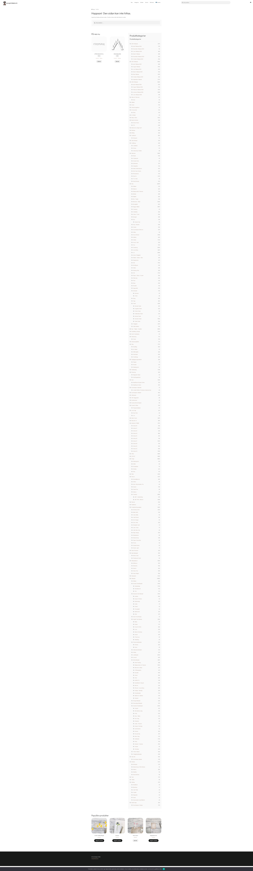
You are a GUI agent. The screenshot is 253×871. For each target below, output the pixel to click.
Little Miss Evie (136, 530)
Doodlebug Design (135, 331)
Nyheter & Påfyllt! (135, 423)
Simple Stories (136, 545)
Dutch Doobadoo (135, 334)
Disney (134, 148)
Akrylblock (135, 784)
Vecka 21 (135, 428)
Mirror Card (135, 555)
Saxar (134, 797)
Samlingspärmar (136, 377)
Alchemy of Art (136, 509)
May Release (136, 74)
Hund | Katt (135, 242)
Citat (136, 713)
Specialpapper (134, 553)
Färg (132, 344)
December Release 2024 (138, 49)
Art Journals (134, 110)
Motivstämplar (136, 660)
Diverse (136, 644)
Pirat (134, 280)
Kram (136, 647)
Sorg (136, 741)
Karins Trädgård (136, 255)
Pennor (133, 476)
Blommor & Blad (138, 667)
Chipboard (135, 158)
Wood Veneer (136, 181)
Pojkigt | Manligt (138, 690)
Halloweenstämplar (137, 649)
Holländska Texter (139, 313)
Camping (135, 209)
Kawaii (134, 487)
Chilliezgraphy (138, 670)
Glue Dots (135, 413)
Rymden (135, 285)
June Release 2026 (137, 94)
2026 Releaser (134, 82)
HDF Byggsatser (135, 397)
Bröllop (133, 133)
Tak (135, 591)
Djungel (135, 217)
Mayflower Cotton (137, 385)
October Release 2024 (138, 59)
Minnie (136, 685)
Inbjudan (137, 721)
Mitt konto (152, 2)
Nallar (134, 267)
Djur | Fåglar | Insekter (136, 329)
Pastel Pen (135, 489)
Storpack (135, 138)
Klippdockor (135, 260)
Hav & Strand (136, 234)
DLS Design (135, 520)
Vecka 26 (135, 438)
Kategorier (136, 2)
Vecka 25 (135, 436)
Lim (134, 415)
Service (146, 2)
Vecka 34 (135, 451)
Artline (134, 481)
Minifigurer (135, 265)
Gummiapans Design (138, 805)
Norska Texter (138, 316)
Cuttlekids (135, 145)
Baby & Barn (134, 117)
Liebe (136, 604)
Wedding (137, 639)
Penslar (134, 364)
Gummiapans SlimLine (138, 229)
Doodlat (136, 672)
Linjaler (134, 792)
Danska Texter (138, 306)
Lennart (135, 657)
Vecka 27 (135, 441)
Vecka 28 (135, 443)
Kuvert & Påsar (134, 405)
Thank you (137, 637)
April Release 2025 (137, 64)
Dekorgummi (136, 461)
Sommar (137, 293)
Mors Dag (137, 736)
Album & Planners (135, 97)
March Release (136, 54)
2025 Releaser (134, 61)
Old (134, 273)
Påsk (132, 474)
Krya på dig (137, 733)
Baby (136, 621)
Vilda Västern (136, 326)
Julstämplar (135, 655)
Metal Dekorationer (137, 168)
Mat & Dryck (134, 418)
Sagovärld (135, 288)
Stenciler (133, 756)
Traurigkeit (137, 609)
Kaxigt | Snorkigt (138, 726)
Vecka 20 (135, 425)
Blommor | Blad (136, 201)
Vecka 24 (135, 433)
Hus (134, 245)
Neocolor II (134, 420)
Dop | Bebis (137, 716)
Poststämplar (138, 693)
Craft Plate (135, 790)
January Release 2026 (138, 92)
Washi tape (134, 802)
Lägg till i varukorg (99, 840)
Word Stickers (136, 774)
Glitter (134, 464)
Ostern (136, 606)
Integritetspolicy (94, 858)
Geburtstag (137, 601)
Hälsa (134, 232)
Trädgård (135, 324)
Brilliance (135, 563)
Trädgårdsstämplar (137, 754)
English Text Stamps (137, 619)
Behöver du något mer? (136, 127)
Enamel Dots (136, 161)
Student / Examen (139, 744)
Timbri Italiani (136, 751)
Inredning (135, 247)
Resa (134, 283)
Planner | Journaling (139, 688)
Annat (132, 105)
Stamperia (133, 576)
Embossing (133, 336)
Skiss (134, 112)
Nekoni (134, 769)
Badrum (135, 189)
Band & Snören (134, 120)
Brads (134, 155)
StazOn (134, 568)
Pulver (134, 339)
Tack (132, 777)
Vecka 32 (135, 448)
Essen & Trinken (138, 598)
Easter (136, 624)
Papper (134, 362)
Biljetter (134, 196)
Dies (132, 183)
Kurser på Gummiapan (136, 402)
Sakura (134, 492)
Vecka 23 (135, 430)
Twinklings (135, 357)
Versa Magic (136, 573)
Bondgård (135, 204)
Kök (134, 262)
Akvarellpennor (136, 479)
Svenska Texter (138, 318)
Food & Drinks (138, 627)
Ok (163, 868)
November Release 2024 (138, 56)
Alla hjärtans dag (138, 711)
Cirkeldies (135, 211)
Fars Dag (137, 718)
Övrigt (132, 458)
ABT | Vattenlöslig (139, 497)
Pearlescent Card (137, 558)
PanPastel (135, 354)
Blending (135, 787)
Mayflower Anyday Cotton (139, 382)
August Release (136, 66)
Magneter (135, 795)
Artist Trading (138, 662)
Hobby (134, 239)
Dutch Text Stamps (137, 616)
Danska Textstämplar (137, 583)
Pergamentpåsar (137, 408)
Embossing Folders (137, 150)
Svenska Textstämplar (138, 705)
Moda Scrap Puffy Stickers (139, 767)
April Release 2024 (137, 46)
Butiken (141, 2)
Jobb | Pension (138, 723)
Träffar (132, 779)
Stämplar (133, 578)
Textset (136, 746)
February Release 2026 (138, 89)
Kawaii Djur (137, 222)
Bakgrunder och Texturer (140, 665)
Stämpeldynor (134, 560)
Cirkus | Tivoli (136, 214)
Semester (135, 290)
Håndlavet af (138, 588)
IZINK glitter (135, 352)
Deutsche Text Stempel (138, 593)
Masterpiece (136, 535)
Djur (134, 219)
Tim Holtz (135, 178)
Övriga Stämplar (136, 700)
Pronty (134, 542)
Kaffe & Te (137, 680)
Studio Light (136, 548)
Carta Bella (135, 514)
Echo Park (135, 522)
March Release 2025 (137, 71)
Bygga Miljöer (136, 206)
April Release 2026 (137, 84)
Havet (136, 675)
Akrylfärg (135, 346)
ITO (134, 125)
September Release (137, 79)
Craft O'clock (136, 517)
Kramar (136, 731)
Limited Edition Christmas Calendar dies (142, 390)
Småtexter (137, 739)
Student (136, 698)
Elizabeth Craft (136, 525)
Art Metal (133, 115)
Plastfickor (133, 504)
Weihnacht (137, 611)
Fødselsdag (137, 586)
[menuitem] (158, 2)
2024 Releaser (134, 43)
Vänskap (137, 749)
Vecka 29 (135, 446)
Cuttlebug (133, 143)
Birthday (133, 130)
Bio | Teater (135, 199)
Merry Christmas (138, 632)
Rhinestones (136, 173)
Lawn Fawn (136, 527)
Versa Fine (135, 570)
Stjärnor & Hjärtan (139, 695)
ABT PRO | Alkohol (139, 499)
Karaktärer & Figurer (139, 683)
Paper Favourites (137, 540)
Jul (133, 252)
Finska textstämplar (137, 642)
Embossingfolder (135, 341)
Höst (136, 677)
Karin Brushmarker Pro (138, 484)
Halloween (133, 395)
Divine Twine (136, 122)
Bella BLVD (135, 512)
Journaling (135, 250)
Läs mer (99, 61)
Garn (132, 380)
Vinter (136, 295)
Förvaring (133, 372)
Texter (134, 303)
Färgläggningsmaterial (136, 359)
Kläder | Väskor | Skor (138, 257)
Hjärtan (134, 237)
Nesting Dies (136, 270)
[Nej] (251, 869)
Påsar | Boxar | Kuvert (138, 275)
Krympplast (135, 466)
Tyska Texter (137, 321)
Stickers (133, 761)
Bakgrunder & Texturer (138, 191)
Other (132, 453)
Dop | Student (136, 224)
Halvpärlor (135, 166)
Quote (136, 634)
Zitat (136, 614)
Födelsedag (134, 369)
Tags (134, 301)
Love (136, 629)
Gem (134, 99)
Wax (134, 471)
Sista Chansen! (134, 550)
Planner (133, 502)
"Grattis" (136, 708)
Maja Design (136, 532)
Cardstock (133, 135)
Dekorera (133, 153)
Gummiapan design (137, 759)
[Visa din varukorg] (250, 2)
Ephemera (135, 163)
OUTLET (133, 456)
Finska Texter (138, 311)
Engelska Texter (138, 308)
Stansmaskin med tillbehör (139, 800)
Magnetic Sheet (136, 374)
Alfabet (132, 102)
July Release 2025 (137, 69)
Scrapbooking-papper (136, 507)
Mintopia (135, 764)
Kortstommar (134, 400)
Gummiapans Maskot (136, 392)
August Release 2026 (138, 87)
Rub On (135, 176)
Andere (136, 596)
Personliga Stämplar (137, 703)
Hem (132, 2)
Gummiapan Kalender (136, 387)
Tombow (135, 494)
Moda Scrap (136, 537)
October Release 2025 (138, 77)
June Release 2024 (137, 51)
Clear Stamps (134, 140)
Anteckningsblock (135, 107)
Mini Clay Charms (137, 171)
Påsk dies (135, 278)
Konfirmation (138, 728)
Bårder (134, 194)
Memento (135, 565)
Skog (134, 298)
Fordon (134, 227)
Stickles (134, 469)
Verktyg (133, 782)
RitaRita (135, 772)
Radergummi (136, 367)
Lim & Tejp (133, 410)
